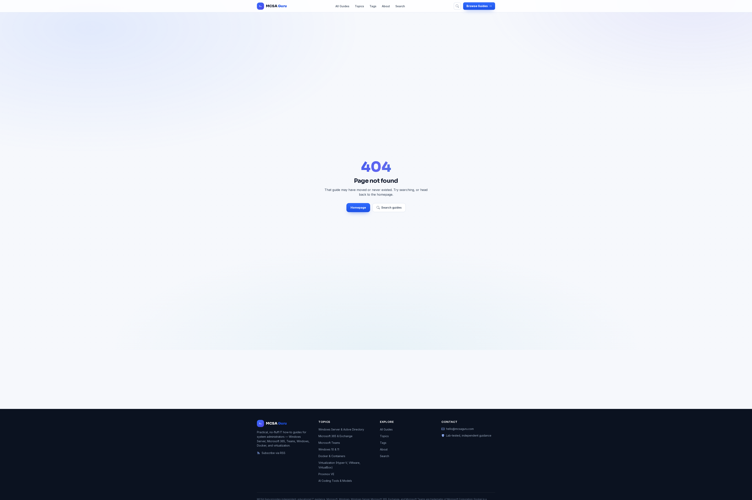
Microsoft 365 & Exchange (335, 436)
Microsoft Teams (329, 442)
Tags (373, 6)
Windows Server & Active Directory (341, 429)
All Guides (342, 6)
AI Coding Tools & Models (335, 480)
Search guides (391, 207)
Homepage (358, 207)
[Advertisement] (376, 379)
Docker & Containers (331, 456)
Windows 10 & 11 (328, 449)
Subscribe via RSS (273, 453)
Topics (359, 6)
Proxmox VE (326, 474)
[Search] (457, 6)
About (386, 6)
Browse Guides (477, 6)
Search (400, 6)
